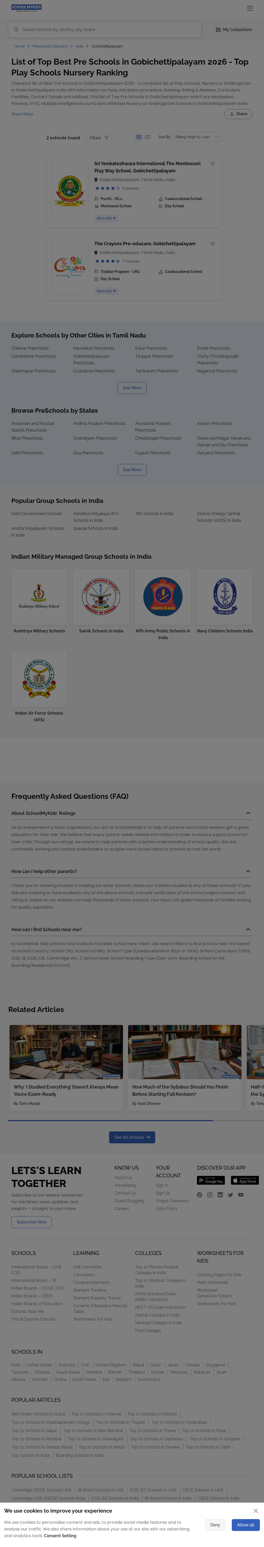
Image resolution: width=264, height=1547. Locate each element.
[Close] (229, 706)
